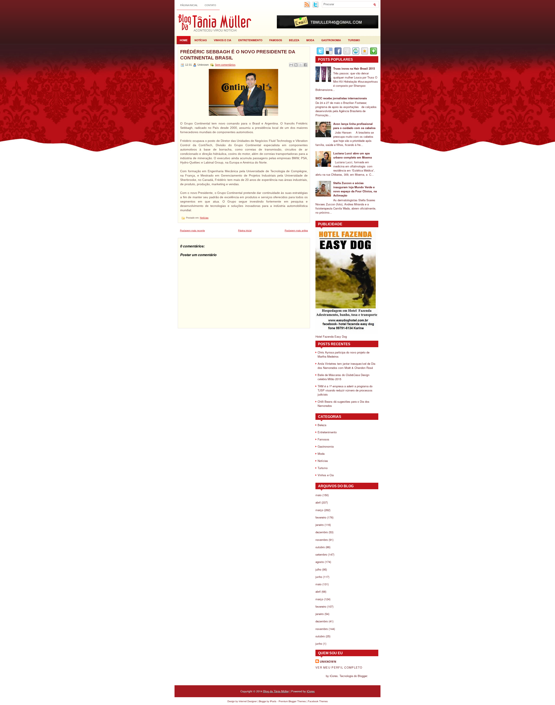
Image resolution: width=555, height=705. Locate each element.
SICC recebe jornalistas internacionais (341, 98)
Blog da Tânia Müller (276, 691)
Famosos (275, 40)
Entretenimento (250, 40)
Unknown (328, 661)
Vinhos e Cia (222, 40)
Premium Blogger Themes (292, 701)
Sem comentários (225, 64)
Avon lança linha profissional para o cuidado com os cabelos (354, 126)
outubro (320, 547)
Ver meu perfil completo (338, 667)
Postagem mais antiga (296, 230)
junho (318, 577)
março (319, 510)
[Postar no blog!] (296, 65)
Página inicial (189, 5)
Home (184, 40)
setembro (321, 554)
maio (318, 495)
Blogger (362, 676)
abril (318, 502)
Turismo (354, 40)
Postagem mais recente (192, 230)
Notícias (200, 40)
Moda (310, 40)
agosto (319, 562)
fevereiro (320, 517)
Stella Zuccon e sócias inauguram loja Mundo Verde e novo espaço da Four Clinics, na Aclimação (355, 189)
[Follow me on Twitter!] (316, 7)
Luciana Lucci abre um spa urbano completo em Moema (352, 155)
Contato (210, 5)
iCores (311, 691)
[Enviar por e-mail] (291, 65)
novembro (321, 540)
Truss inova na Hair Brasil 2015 (354, 68)
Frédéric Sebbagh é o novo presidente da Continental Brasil (237, 55)
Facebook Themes (318, 701)
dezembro (321, 532)
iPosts (273, 701)
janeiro (319, 525)
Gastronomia (331, 40)
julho (318, 569)
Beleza (294, 40)
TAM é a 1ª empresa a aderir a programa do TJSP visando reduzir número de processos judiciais (345, 390)
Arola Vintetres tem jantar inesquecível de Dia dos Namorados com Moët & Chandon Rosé (346, 365)
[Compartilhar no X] (301, 65)
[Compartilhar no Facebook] (305, 65)
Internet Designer (248, 701)
